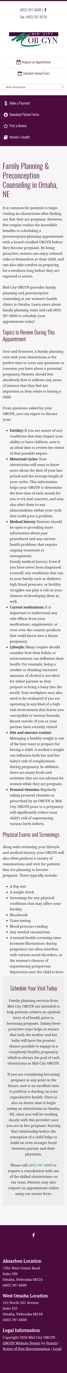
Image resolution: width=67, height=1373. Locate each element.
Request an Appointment (36, 62)
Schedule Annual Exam (35, 73)
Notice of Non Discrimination (26, 1348)
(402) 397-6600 (30, 10)
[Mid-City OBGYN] (33, 39)
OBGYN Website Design (21, 1343)
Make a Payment (19, 103)
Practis (51, 1343)
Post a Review (18, 126)
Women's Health (19, 137)
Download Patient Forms (24, 115)
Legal (57, 1348)
